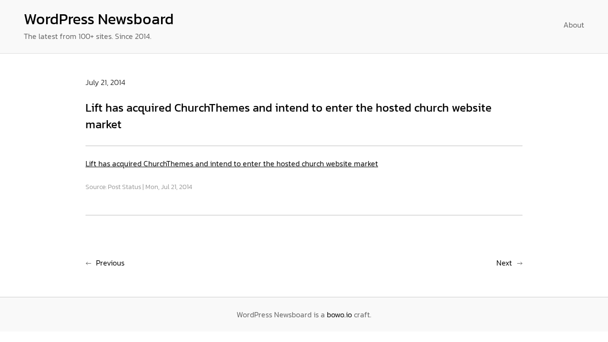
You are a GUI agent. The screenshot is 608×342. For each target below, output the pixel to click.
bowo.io (339, 314)
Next (504, 262)
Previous (110, 262)
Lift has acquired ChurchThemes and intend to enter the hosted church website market (232, 163)
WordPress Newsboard (99, 19)
